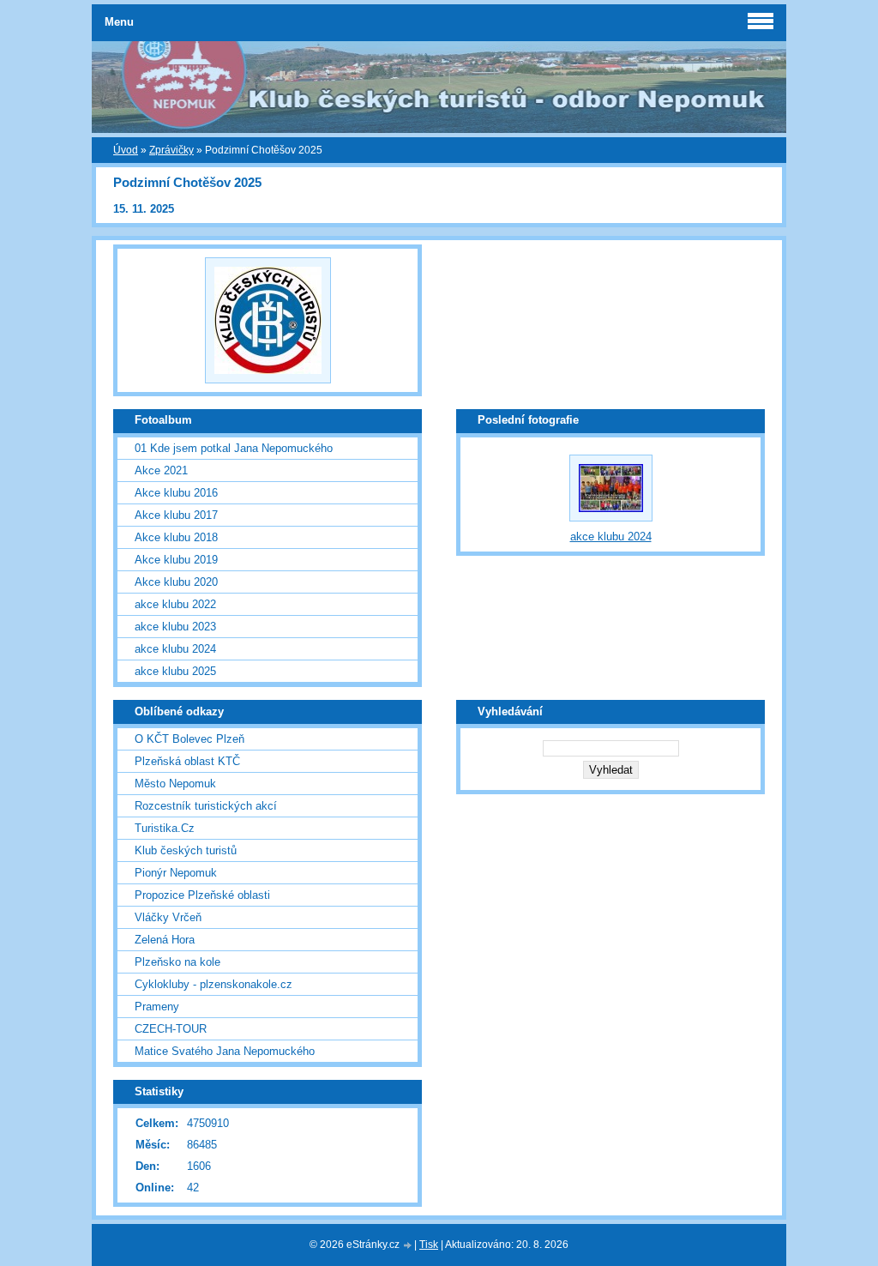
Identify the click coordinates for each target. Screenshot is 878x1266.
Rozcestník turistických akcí (206, 805)
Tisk (428, 1244)
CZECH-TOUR (171, 1028)
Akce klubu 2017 (176, 515)
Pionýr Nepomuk (176, 872)
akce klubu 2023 (175, 626)
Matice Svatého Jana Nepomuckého (225, 1051)
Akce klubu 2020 (176, 582)
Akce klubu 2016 (176, 492)
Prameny (157, 1006)
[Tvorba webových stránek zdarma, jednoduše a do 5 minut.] (408, 1246)
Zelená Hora (165, 939)
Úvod (125, 150)
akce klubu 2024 (175, 648)
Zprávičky (171, 150)
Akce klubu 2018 (176, 537)
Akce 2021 (161, 470)
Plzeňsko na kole (177, 962)
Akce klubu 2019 (176, 559)
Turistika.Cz (165, 828)
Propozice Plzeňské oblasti (202, 895)
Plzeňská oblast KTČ (187, 761)
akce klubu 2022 (175, 604)
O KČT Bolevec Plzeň (189, 738)
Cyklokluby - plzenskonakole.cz (213, 984)
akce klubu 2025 (175, 671)
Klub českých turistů (186, 850)
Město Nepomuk (175, 783)
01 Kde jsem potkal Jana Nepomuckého (234, 448)
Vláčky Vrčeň (168, 917)
